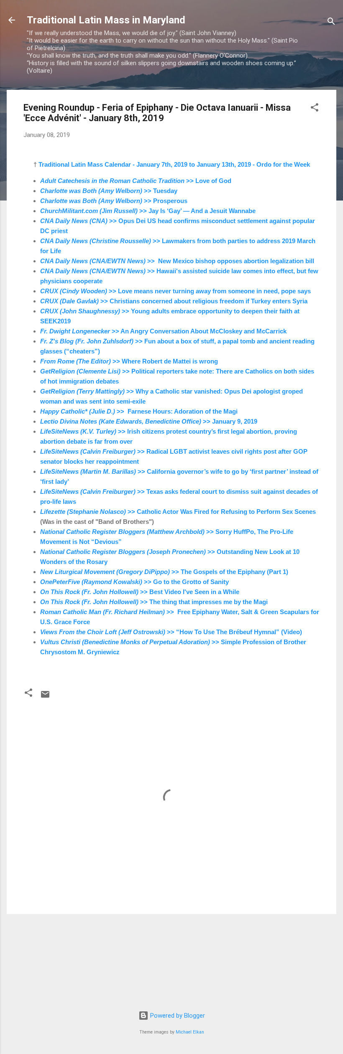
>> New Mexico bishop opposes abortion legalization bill (177, 260)
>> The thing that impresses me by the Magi (154, 601)
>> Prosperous (113, 200)
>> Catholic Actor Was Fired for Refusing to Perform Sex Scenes (178, 511)
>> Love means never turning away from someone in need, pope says (175, 291)
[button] (315, 108)
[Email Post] (45, 697)
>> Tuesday (108, 190)
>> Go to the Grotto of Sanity (134, 581)
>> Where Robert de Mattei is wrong (129, 361)
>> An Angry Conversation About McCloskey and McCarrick (163, 331)
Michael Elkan (190, 1032)
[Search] (331, 23)
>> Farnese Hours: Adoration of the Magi (139, 411)
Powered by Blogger (176, 1015)
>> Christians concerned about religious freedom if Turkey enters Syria (173, 301)
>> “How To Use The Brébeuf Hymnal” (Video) (171, 631)
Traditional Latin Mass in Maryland (106, 20)
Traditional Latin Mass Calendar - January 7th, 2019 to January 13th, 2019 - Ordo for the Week (174, 164)
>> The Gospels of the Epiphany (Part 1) (164, 571)
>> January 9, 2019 (148, 421)
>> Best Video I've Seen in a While (139, 591)
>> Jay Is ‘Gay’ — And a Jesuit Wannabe (148, 210)
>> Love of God (135, 180)
